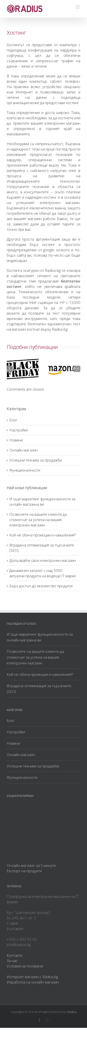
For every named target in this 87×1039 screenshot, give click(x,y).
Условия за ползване (25, 966)
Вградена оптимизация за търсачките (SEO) (39, 688)
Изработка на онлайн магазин (33, 982)
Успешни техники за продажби (35, 460)
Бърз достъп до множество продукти (40, 585)
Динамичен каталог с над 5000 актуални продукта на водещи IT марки (42, 573)
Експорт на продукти (24, 870)
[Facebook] (39, 1020)
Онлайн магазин (23, 450)
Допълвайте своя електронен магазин (42, 560)
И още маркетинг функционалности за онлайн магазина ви (42, 501)
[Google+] (47, 1020)
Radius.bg (53, 270)
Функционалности (24, 470)
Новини (16, 440)
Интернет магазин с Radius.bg (32, 976)
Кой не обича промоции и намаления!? (42, 535)
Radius (71, 1012)
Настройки (18, 430)
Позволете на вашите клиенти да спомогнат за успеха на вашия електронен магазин (38, 520)
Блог (13, 420)
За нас (12, 960)
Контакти (14, 955)
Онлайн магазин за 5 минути (31, 865)
